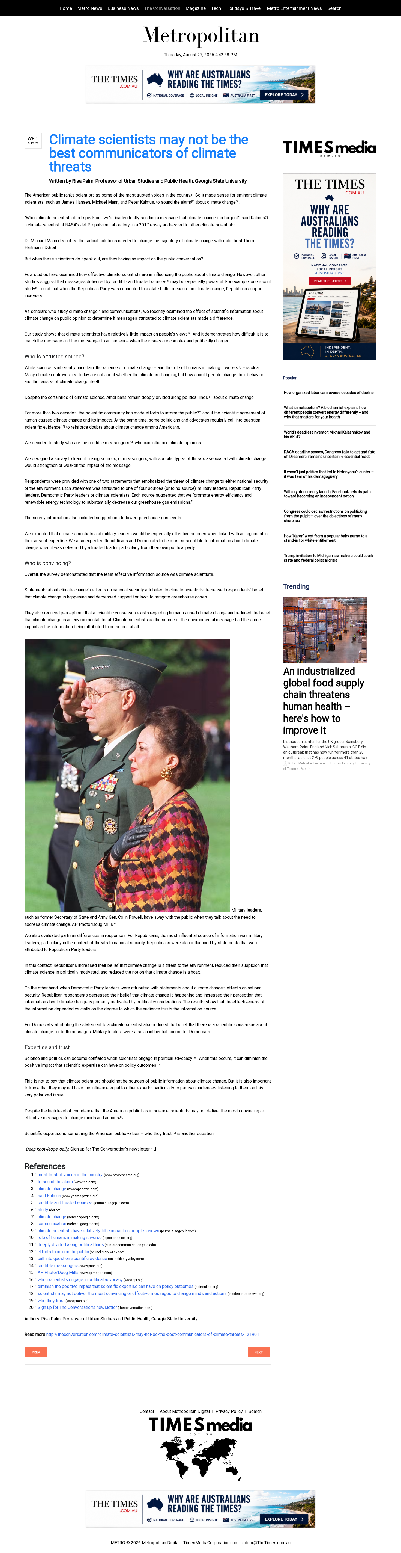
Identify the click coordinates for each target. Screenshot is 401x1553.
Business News (123, 8)
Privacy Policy (229, 1411)
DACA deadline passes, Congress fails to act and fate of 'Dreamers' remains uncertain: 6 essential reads (329, 454)
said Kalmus (253, 217)
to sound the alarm (173, 202)
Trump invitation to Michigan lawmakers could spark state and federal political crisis (328, 557)
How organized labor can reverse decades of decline (329, 392)
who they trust (158, 1133)
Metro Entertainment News (294, 8)
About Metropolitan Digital (185, 1411)
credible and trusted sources (139, 281)
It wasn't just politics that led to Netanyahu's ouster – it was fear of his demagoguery (329, 474)
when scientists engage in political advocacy (149, 1058)
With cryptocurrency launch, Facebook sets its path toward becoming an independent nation (327, 494)
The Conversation (162, 8)
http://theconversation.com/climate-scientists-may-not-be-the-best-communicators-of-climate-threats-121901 (152, 1334)
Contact (147, 1411)
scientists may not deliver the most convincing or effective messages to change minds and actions (132, 1293)
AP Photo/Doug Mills (92, 924)
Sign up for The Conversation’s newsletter (110, 1149)
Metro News (89, 8)
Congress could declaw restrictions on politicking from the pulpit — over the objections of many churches (325, 516)
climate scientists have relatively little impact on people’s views (127, 334)
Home (66, 8)
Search (334, 8)
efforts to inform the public (171, 413)
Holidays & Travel (244, 8)
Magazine (196, 8)
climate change (221, 202)
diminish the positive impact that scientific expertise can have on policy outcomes (116, 1286)
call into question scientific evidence (72, 1258)
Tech (216, 8)
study (30, 288)
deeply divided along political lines (175, 397)
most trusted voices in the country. (158, 195)
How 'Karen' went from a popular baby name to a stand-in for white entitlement (325, 538)
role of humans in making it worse (205, 367)
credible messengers (108, 442)
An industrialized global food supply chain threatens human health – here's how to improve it (323, 701)
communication (124, 311)
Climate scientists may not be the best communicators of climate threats (148, 153)
